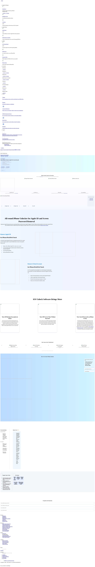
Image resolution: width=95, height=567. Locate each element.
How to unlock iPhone (41, 176)
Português (10, 149)
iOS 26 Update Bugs (5, 530)
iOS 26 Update (4, 529)
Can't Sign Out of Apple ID (15, 483)
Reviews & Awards (5, 541)
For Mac (7, 13)
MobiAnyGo (4, 51)
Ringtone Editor (4, 57)
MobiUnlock (4, 30)
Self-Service (4, 533)
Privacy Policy (4, 543)
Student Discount (5, 544)
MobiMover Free (5, 16)
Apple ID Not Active (15, 478)
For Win (4, 13)
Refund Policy (4, 555)
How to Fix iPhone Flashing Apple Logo (6, 487)
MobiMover (4, 516)
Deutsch (1, 149)
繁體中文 (16, 149)
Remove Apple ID (22, 478)
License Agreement (5, 542)
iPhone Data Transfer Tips (6, 523)
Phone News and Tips (5, 528)
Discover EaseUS (5, 540)
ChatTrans (4, 22)
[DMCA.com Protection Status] (9, 560)
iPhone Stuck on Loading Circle (21, 483)
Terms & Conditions (5, 556)
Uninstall (3, 554)
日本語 (19, 149)
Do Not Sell (4, 557)
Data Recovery (6, 144)
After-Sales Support (5, 535)
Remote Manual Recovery (6, 536)
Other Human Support (5, 537)
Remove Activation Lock (18, 478)
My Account (4, 558)
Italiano (13, 149)
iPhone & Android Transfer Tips (7, 526)
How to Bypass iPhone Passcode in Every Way (6, 489)
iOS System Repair (5, 44)
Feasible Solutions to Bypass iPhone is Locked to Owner (7, 481)
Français (4, 149)
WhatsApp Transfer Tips (6, 527)
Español (7, 149)
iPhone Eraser (4, 62)
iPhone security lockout (44, 225)
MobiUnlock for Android (6, 37)
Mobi (2, 0)
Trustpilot (1, 550)
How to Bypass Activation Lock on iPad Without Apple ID (7, 484)
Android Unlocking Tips (6, 525)
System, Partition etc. (7, 145)
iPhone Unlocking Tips (6, 524)
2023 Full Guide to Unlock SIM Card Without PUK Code (7, 479)
